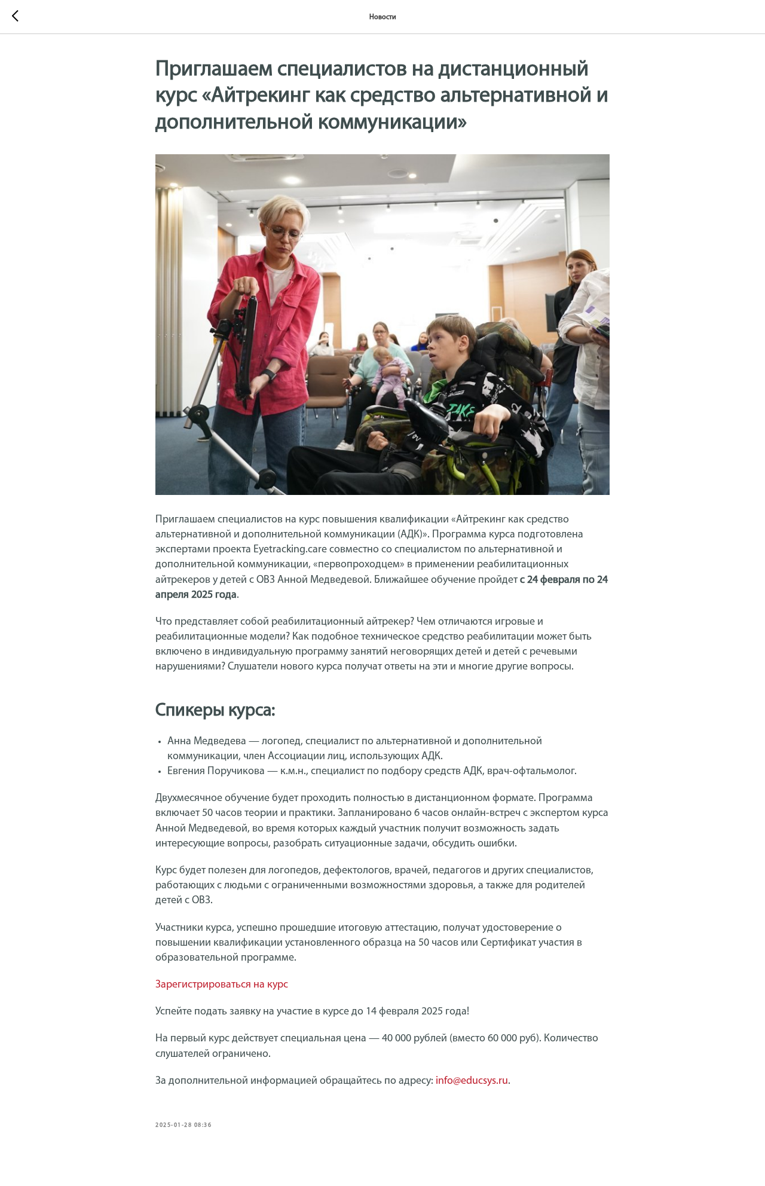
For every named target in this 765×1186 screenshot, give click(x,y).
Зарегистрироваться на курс (221, 985)
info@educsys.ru (472, 1081)
